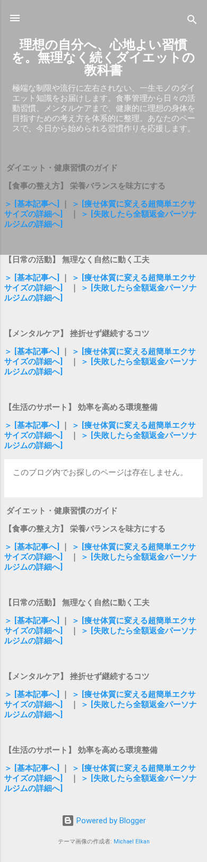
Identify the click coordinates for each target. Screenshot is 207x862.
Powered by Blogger (110, 820)
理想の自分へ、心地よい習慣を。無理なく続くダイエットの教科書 (103, 57)
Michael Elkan (132, 841)
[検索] (192, 21)
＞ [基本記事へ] (33, 204)
